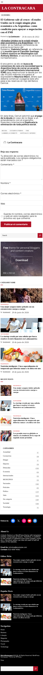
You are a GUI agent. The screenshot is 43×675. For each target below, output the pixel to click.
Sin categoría (7, 499)
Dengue (5, 460)
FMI (27, 131)
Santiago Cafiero (27, 133)
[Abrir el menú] (2, 2)
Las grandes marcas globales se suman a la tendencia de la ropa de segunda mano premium (26, 435)
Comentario (7, 164)
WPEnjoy (19, 657)
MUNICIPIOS (8, 479)
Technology (4, 647)
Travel (3, 644)
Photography (5, 641)
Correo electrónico (11, 193)
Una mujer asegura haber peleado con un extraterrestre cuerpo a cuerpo (17, 308)
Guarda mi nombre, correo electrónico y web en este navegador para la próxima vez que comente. (23, 216)
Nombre (6, 183)
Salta (4, 495)
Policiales (6, 487)
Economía (6, 15)
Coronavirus (7, 456)
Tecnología (6, 507)
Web (3, 204)
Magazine (4, 638)
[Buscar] (35, 668)
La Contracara (18, 8)
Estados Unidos (16, 131)
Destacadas (6, 468)
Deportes (6, 464)
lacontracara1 (6, 312)
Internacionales (8, 475)
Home (3, 630)
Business (3, 632)
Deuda (4, 131)
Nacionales (5, 304)
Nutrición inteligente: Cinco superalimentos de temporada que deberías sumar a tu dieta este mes (21, 367)
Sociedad (16, 431)
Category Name (8, 282)
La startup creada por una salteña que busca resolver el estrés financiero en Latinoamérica (19, 337)
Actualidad (5, 334)
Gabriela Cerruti (9, 133)
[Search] (40, 235)
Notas (2, 660)
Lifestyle (4, 635)
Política (5, 491)
